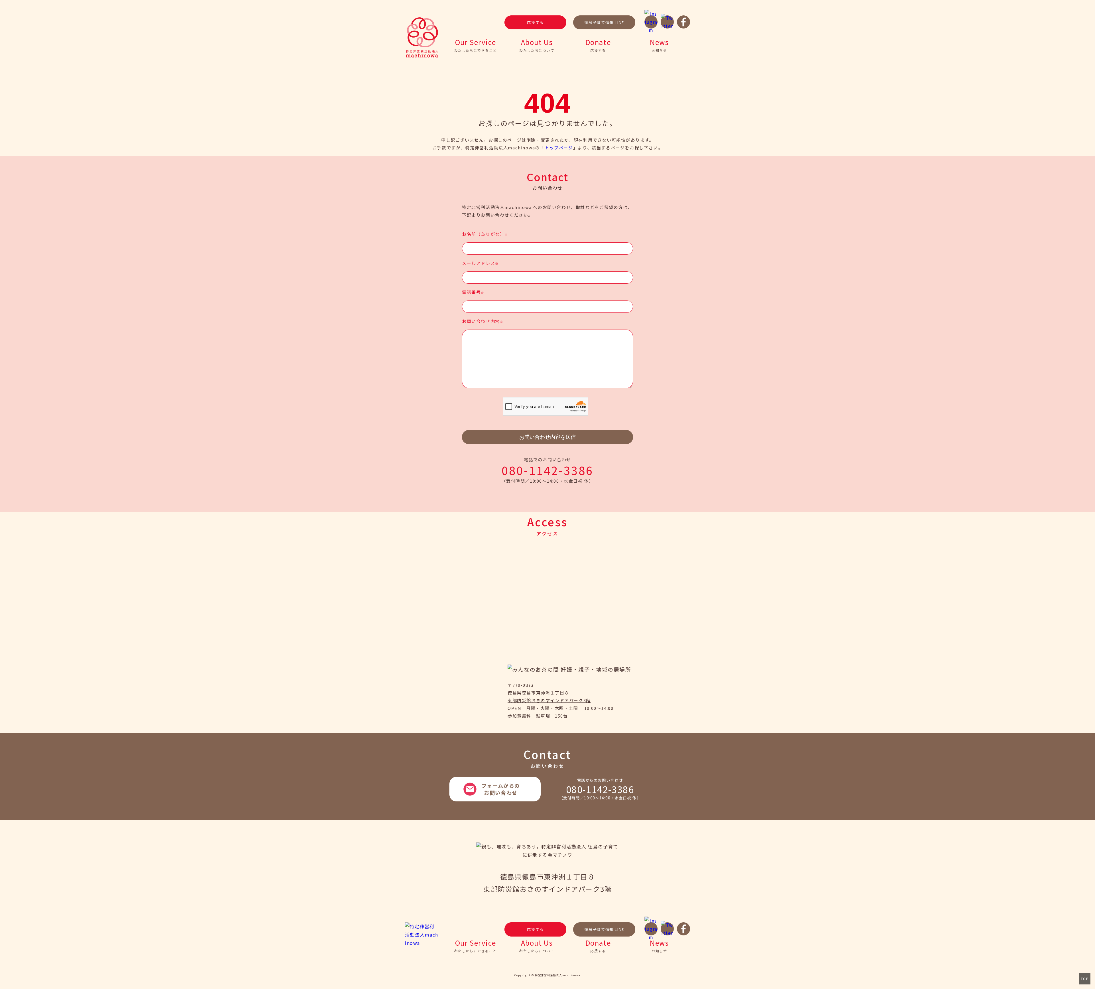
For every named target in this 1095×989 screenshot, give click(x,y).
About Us (536, 44)
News (659, 44)
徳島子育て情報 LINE (604, 22)
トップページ (559, 148)
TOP (1085, 978)
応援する (535, 22)
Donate (598, 44)
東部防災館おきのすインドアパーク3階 (549, 700)
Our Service (475, 44)
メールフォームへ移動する (495, 789)
